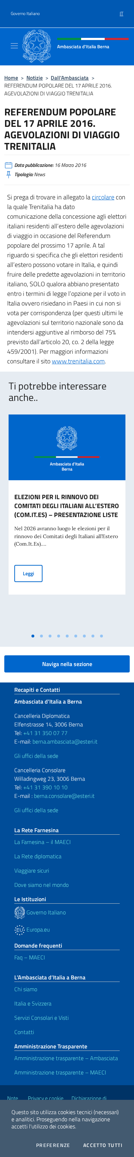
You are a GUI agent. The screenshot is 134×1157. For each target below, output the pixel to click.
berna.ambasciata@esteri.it (64, 741)
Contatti (24, 1032)
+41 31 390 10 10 (45, 787)
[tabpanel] (67, 522)
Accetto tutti (103, 1145)
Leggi (33, 573)
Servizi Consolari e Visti (41, 1017)
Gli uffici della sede (36, 755)
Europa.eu (37, 929)
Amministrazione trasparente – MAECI (60, 1072)
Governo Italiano (25, 13)
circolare (103, 197)
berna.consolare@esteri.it (64, 795)
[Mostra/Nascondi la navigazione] (14, 45)
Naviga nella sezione (67, 664)
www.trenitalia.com (78, 361)
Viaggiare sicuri (31, 870)
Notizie (34, 78)
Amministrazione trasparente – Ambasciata (66, 1058)
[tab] (32, 636)
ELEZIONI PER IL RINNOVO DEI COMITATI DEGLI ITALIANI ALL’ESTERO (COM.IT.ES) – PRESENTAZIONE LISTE (66, 506)
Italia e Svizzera (32, 1003)
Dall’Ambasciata (70, 78)
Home (11, 78)
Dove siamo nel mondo (41, 884)
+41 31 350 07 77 (45, 733)
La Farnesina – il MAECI (42, 842)
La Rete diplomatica (37, 856)
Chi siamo (25, 989)
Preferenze (53, 1145)
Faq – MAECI (29, 957)
